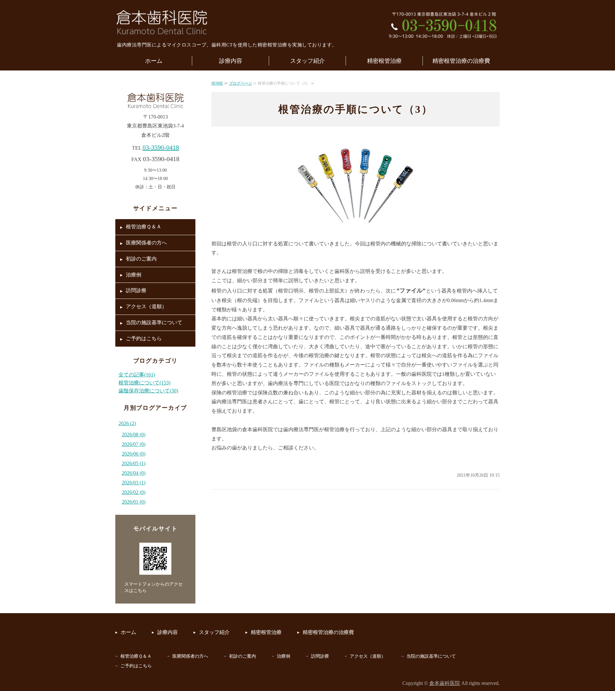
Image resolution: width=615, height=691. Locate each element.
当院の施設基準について (154, 322)
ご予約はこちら (144, 338)
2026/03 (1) (133, 482)
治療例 (133, 274)
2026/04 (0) (133, 473)
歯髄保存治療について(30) (148, 390)
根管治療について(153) (144, 382)
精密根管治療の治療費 (461, 61)
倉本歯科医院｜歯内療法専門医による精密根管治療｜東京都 (161, 22)
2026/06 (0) (133, 454)
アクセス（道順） (146, 306)
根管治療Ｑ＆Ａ (143, 226)
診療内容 (230, 61)
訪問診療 (136, 290)
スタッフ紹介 (307, 61)
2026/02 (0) (133, 492)
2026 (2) (127, 423)
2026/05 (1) (133, 463)
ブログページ (240, 83)
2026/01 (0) (133, 502)
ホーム (153, 61)
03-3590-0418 (161, 147)
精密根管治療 (384, 61)
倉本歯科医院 (444, 683)
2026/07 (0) (133, 444)
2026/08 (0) (133, 434)
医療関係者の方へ (146, 242)
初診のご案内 (141, 258)
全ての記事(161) (137, 374)
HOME (217, 83)
